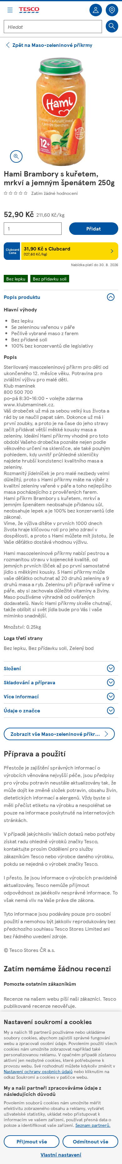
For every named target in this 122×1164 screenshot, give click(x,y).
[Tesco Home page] (29, 10)
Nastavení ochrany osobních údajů (38, 1071)
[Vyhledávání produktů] (112, 26)
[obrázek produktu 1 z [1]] (61, 112)
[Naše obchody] (112, 10)
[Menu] (10, 10)
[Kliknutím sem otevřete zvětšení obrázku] (16, 156)
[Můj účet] (95, 10)
